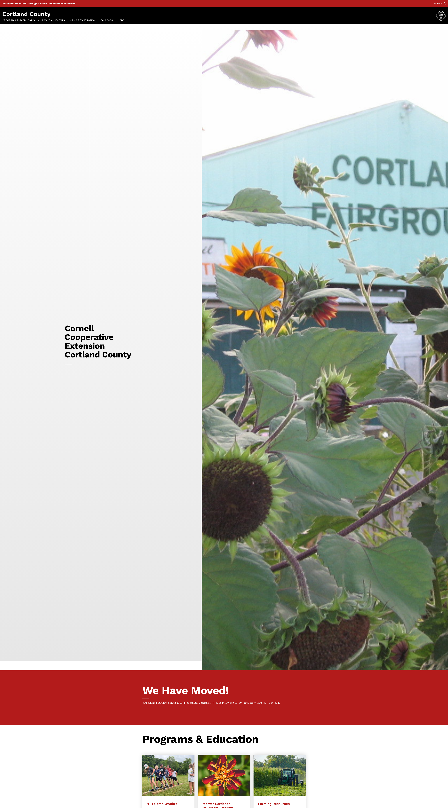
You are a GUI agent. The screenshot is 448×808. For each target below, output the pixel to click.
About (46, 20)
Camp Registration (82, 20)
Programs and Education (19, 20)
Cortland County (26, 14)
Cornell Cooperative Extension (56, 3)
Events (60, 20)
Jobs (121, 20)
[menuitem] (19, 20)
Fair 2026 (107, 20)
